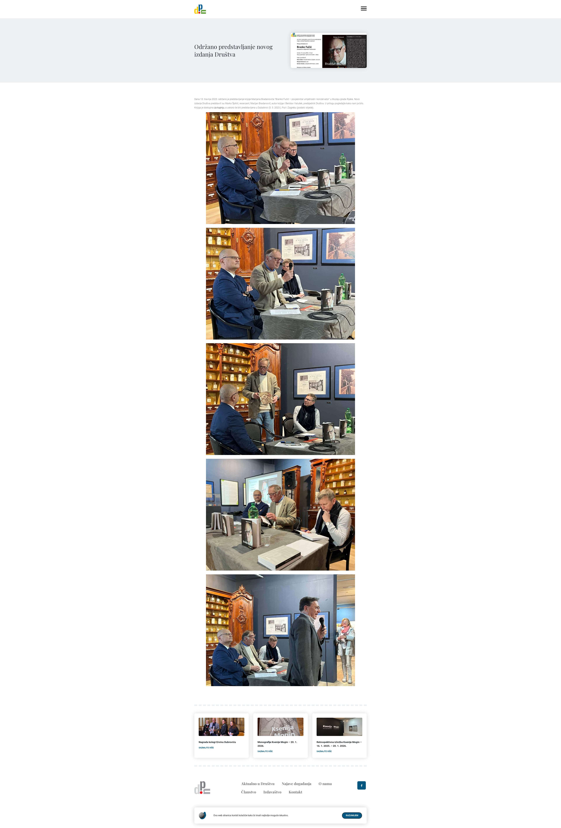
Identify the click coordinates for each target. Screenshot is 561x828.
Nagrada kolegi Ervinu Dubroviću (217, 742)
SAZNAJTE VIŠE (206, 747)
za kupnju (219, 107)
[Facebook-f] (361, 785)
